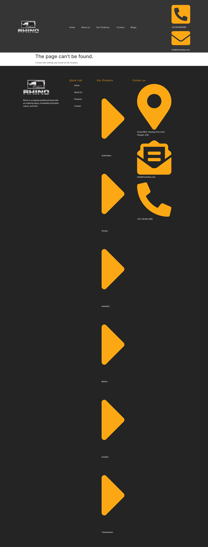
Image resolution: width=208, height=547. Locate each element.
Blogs (133, 27)
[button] (103, 27)
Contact (120, 27)
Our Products (102, 27)
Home (72, 27)
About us (85, 27)
